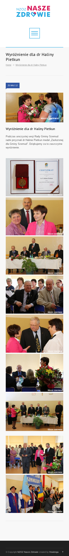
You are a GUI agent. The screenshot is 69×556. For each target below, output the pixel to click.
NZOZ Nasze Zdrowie (27, 552)
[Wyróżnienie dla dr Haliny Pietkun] (34, 108)
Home (8, 65)
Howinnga (53, 552)
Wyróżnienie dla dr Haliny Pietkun (30, 129)
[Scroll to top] (61, 552)
